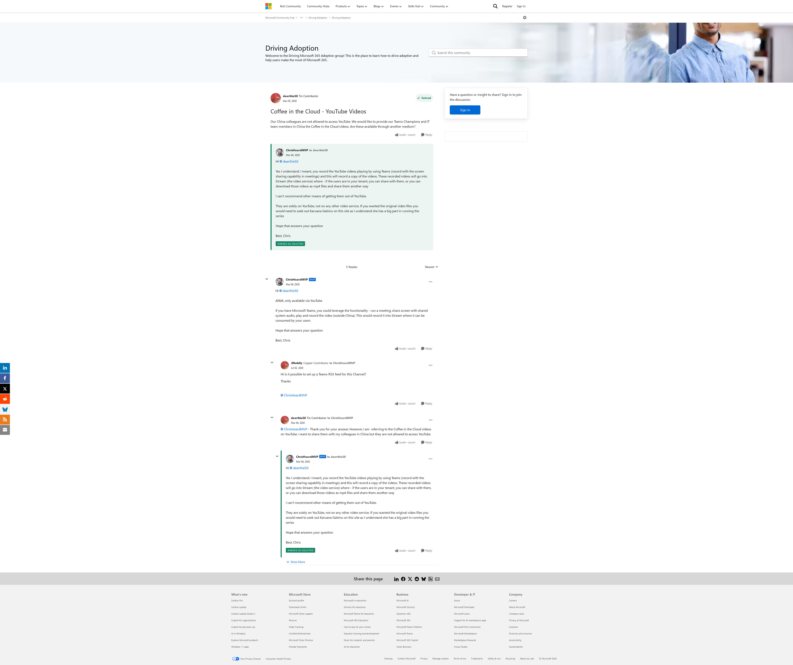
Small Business (403, 646)
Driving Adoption (318, 17)
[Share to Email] (437, 578)
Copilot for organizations (243, 620)
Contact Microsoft (406, 658)
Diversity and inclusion (520, 633)
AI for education (352, 646)
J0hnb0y (296, 363)
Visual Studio (460, 646)
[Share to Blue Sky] (423, 578)
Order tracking (296, 626)
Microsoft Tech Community (467, 626)
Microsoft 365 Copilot (407, 640)
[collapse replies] (266, 279)
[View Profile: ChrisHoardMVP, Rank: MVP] (279, 282)
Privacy (423, 658)
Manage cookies (440, 658)
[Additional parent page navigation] (301, 17)
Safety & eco (494, 658)
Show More (298, 562)
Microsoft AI (402, 600)
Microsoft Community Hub (279, 17)
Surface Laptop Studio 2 (243, 613)
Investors (513, 626)
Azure (457, 600)
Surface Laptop (238, 607)
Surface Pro (237, 600)
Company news (516, 613)
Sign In (521, 6)
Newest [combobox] (431, 267)
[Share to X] (410, 578)
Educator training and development (361, 633)
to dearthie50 (318, 150)
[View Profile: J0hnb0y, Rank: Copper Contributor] (285, 365)
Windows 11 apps (240, 646)
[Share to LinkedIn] (396, 578)
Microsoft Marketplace (465, 633)
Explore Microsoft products (244, 640)
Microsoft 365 (403, 620)
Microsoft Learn (462, 613)
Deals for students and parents (359, 640)
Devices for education (355, 607)
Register (507, 6)
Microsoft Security (405, 607)
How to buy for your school (357, 626)
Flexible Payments (298, 646)
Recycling (510, 658)
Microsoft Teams (404, 633)
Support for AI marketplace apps (470, 620)
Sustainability (516, 646)
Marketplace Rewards (465, 640)
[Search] (495, 6)
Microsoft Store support (301, 613)
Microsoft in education (355, 600)
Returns (293, 620)
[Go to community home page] (268, 6)
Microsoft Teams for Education (359, 613)
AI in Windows (238, 633)
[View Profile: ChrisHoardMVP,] (280, 152)
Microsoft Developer (464, 607)
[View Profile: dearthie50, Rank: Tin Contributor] (276, 98)
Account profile (296, 600)
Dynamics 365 (403, 613)
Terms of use (460, 658)
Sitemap (388, 658)
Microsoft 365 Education (356, 620)
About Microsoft (517, 607)
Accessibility (515, 640)
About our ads (527, 658)
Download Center (297, 607)
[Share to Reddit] (417, 578)
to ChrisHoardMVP (342, 363)
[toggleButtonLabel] (525, 17)
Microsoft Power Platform (409, 626)
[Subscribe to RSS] (430, 578)
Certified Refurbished (299, 633)
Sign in (465, 110)
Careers (513, 600)
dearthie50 (290, 96)
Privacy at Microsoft (519, 620)
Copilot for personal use (243, 626)
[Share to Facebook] (403, 578)
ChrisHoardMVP (297, 150)
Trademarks (477, 658)
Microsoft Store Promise (301, 640)
